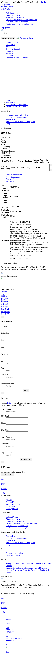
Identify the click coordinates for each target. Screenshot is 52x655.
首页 (3, 479)
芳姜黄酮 (5, 309)
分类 (3, 484)
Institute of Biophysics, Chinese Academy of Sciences (26, 568)
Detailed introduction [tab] (14, 175)
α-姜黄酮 (4, 304)
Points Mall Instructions (15, 17)
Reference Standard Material (17, 105)
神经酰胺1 (5, 314)
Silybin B (4, 294)
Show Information (13, 555)
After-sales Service (13, 15)
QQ (7, 628)
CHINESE (6, 28)
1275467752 (10, 632)
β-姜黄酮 (4, 306)
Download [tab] (10, 179)
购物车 (4, 489)
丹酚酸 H (5, 301)
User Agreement (12, 509)
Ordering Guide (12, 13)
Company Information (14, 553)
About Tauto (10, 53)
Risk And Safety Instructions (17, 22)
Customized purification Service (18, 115)
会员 (3, 493)
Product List (10, 45)
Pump (8, 124)
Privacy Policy (11, 506)
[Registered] (5, 5)
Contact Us (10, 56)
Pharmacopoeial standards (16, 107)
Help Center (5, 9)
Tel (7, 636)
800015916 (10, 630)
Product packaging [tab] (13, 177)
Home (12, 42)
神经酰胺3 (5, 312)
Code (8, 645)
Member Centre (7, 7)
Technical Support (13, 49)
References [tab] (10, 181)
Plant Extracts (11, 119)
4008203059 (10, 641)
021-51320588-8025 (14, 639)
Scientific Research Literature (17, 58)
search (10, 474)
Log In (8, 619)
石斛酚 (4, 296)
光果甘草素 (6, 299)
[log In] (43, 2)
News (8, 47)
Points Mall (10, 51)
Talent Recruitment (13, 504)
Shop (8, 623)
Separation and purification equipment (20, 122)
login (9, 403)
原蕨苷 (4, 292)
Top (7, 652)
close (4, 474)
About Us (9, 500)
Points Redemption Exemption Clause (20, 24)
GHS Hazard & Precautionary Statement (21, 20)
